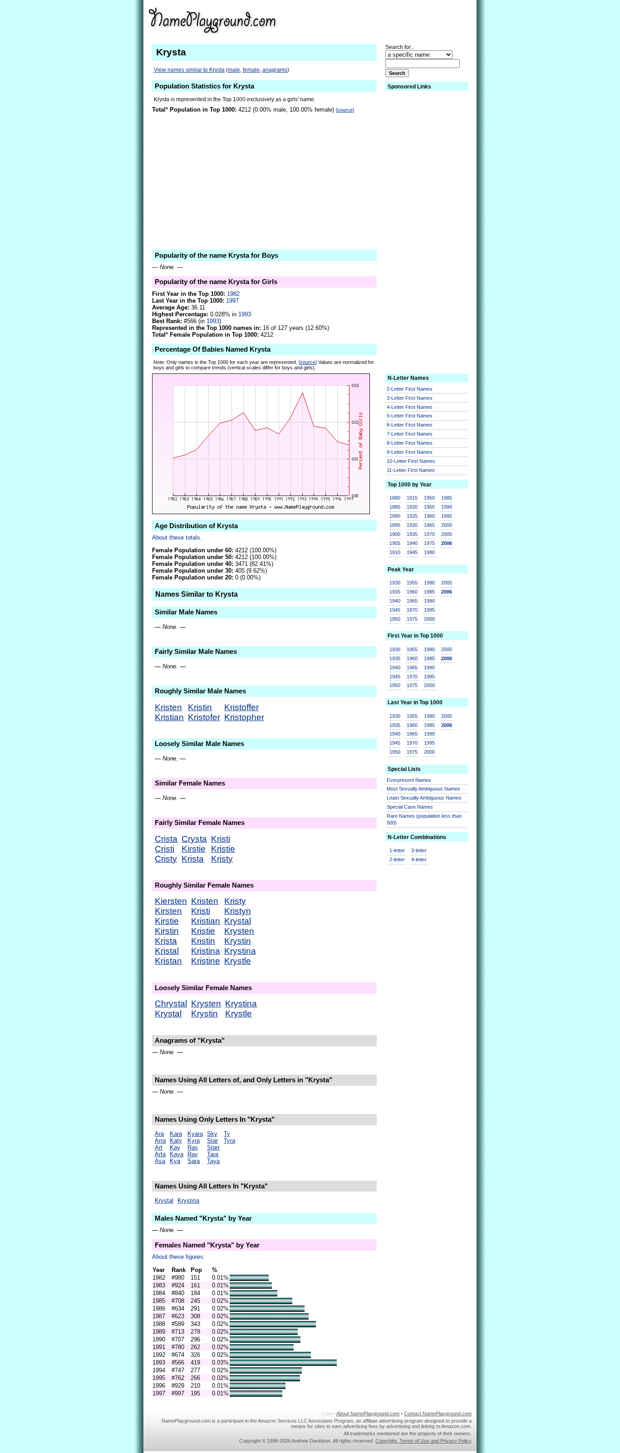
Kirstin (167, 931)
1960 (429, 516)
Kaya (176, 1154)
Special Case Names (410, 807)
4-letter (419, 859)
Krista (193, 859)
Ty (227, 1133)
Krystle (237, 961)
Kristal (167, 951)
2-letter (397, 859)
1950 (429, 498)
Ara (159, 1133)
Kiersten (171, 901)
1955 (429, 507)
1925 (412, 516)
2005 (446, 534)
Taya (213, 1161)
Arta (160, 1154)
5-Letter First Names (410, 415)
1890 (394, 516)
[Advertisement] (401, 20)
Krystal (237, 921)
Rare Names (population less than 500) (424, 819)
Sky (212, 1133)
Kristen (168, 707)
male (234, 70)
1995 (446, 516)
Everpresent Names (409, 780)
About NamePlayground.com (367, 1413)
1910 (394, 552)
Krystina (240, 951)
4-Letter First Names (410, 407)
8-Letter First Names (410, 443)
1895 (394, 525)
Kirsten (168, 911)
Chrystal (171, 1003)
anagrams (274, 70)
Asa (160, 1161)
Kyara (195, 1133)
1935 (412, 534)
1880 (394, 498)
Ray (192, 1154)
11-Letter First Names (411, 470)
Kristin (200, 707)
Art (158, 1147)
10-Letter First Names (411, 461)
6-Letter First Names (410, 424)
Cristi (164, 849)
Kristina (205, 951)
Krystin (237, 941)
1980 (429, 552)
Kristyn (237, 911)
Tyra (229, 1140)
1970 (429, 534)
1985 (446, 498)
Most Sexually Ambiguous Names (423, 788)
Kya (175, 1161)
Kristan (168, 961)
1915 (412, 498)
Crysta (194, 839)
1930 (412, 525)
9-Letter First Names (410, 452)
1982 (233, 293)
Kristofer (204, 717)
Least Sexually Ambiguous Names (424, 797)
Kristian (169, 717)
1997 (232, 300)
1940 (412, 543)
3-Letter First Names (410, 398)
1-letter (397, 850)
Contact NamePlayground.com (438, 1413)
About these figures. (178, 1256)
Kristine (205, 961)
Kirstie (194, 849)
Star (212, 1140)
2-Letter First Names (410, 389)
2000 (446, 525)
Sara (193, 1161)
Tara (212, 1154)
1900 (394, 534)
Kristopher (244, 717)
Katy (176, 1140)
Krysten (239, 931)
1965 (429, 525)
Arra (160, 1140)
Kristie (223, 849)
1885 (394, 507)
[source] (345, 110)
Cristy (166, 859)
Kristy (222, 859)
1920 (412, 507)
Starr (213, 1147)
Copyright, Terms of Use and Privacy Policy (423, 1440)
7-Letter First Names (410, 434)
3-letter (419, 850)
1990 (446, 507)
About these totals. (177, 537)
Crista (166, 839)
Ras (192, 1147)
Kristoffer (241, 707)
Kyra (193, 1140)
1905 (394, 543)
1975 (429, 543)
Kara (176, 1133)
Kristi (220, 839)
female (251, 70)
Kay (175, 1147)
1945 (412, 552)
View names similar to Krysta (189, 70)
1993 (244, 314)
